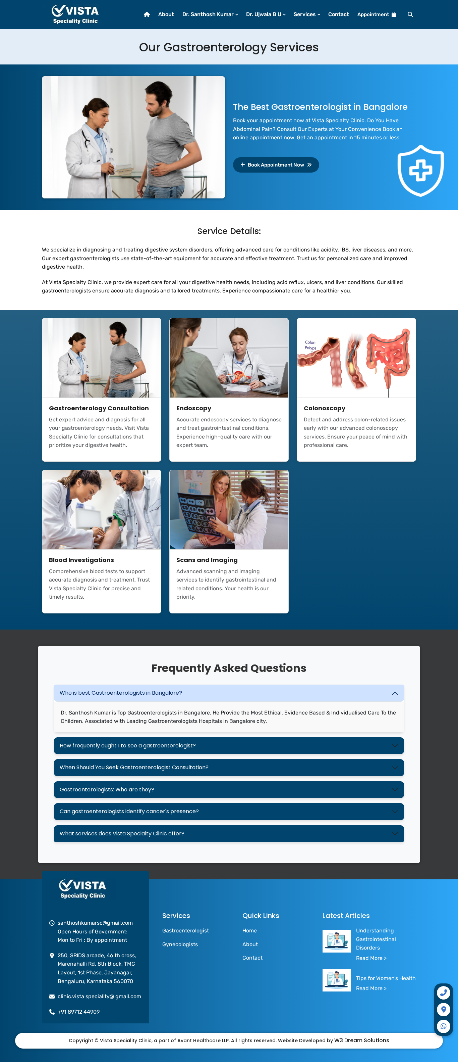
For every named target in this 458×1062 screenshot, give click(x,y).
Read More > (371, 958)
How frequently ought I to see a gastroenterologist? (128, 745)
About (166, 14)
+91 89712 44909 (79, 1012)
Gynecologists (180, 944)
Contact (338, 14)
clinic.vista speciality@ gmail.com (99, 996)
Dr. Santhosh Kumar (208, 14)
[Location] (443, 1009)
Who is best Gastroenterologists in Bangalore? (121, 693)
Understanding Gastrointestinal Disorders (376, 939)
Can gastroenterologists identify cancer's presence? (129, 811)
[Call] (443, 993)
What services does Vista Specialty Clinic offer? (122, 833)
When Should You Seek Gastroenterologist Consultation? (134, 767)
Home (249, 930)
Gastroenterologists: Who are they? (107, 789)
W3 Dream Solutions (361, 1040)
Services (305, 14)
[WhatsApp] (443, 1026)
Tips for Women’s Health (386, 978)
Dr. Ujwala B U (263, 14)
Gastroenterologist (185, 930)
